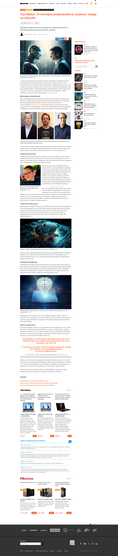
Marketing (59, 551)
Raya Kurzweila (41, 103)
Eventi (75, 3)
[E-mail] (65, 39)
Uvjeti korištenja (29, 551)
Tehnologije (22, 9)
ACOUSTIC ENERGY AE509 (46, 499)
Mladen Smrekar (28, 34)
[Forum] (24, 530)
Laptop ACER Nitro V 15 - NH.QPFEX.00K (45, 415)
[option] (28, 415)
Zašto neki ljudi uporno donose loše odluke (89, 114)
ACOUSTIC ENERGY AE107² (63, 499)
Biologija (31, 9)
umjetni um (48, 9)
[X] (88, 543)
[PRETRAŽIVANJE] (91, 3)
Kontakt (66, 551)
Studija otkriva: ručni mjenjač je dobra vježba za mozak (34, 381)
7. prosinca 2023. (28, 452)
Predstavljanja (42, 3)
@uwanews (56, 349)
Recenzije (33, 3)
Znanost (52, 3)
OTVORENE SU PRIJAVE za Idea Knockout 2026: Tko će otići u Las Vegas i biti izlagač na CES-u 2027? (91, 49)
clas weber (43, 9)
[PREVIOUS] (67, 390)
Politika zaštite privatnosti (41, 551)
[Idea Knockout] (79, 530)
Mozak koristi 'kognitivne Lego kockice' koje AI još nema (90, 124)
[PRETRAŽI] (96, 66)
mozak (52, 9)
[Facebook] (56, 39)
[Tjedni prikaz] (87, 3)
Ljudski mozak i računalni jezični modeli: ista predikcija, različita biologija (39, 383)
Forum (69, 3)
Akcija (34, 513)
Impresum (52, 551)
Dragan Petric (86, 54)
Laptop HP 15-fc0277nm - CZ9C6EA (28, 415)
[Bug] (33, 530)
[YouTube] (84, 543)
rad (21, 91)
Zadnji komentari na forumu (32, 441)
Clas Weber (31, 91)
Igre (57, 3)
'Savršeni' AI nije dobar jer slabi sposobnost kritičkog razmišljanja (37, 385)
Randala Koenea (35, 105)
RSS (21, 551)
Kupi (35, 436)
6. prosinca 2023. (28, 467)
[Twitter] (59, 39)
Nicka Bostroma (56, 103)
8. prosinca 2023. (27, 445)
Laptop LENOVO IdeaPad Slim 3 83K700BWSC (63, 415)
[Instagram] (92, 543)
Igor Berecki (86, 90)
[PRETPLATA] (42, 544)
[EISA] (72, 542)
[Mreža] (43, 530)
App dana (63, 3)
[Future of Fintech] (95, 530)
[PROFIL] (96, 3)
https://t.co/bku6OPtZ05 (45, 351)
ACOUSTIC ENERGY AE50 (27, 499)
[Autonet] (55, 530)
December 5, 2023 (62, 354)
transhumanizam (37, 9)
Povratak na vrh (95, 523)
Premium (81, 3)
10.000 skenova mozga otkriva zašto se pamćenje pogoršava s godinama (90, 105)
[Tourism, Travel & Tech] (87, 530)
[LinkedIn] (62, 39)
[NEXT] (70, 390)
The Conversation (52, 93)
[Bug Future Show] (68, 530)
